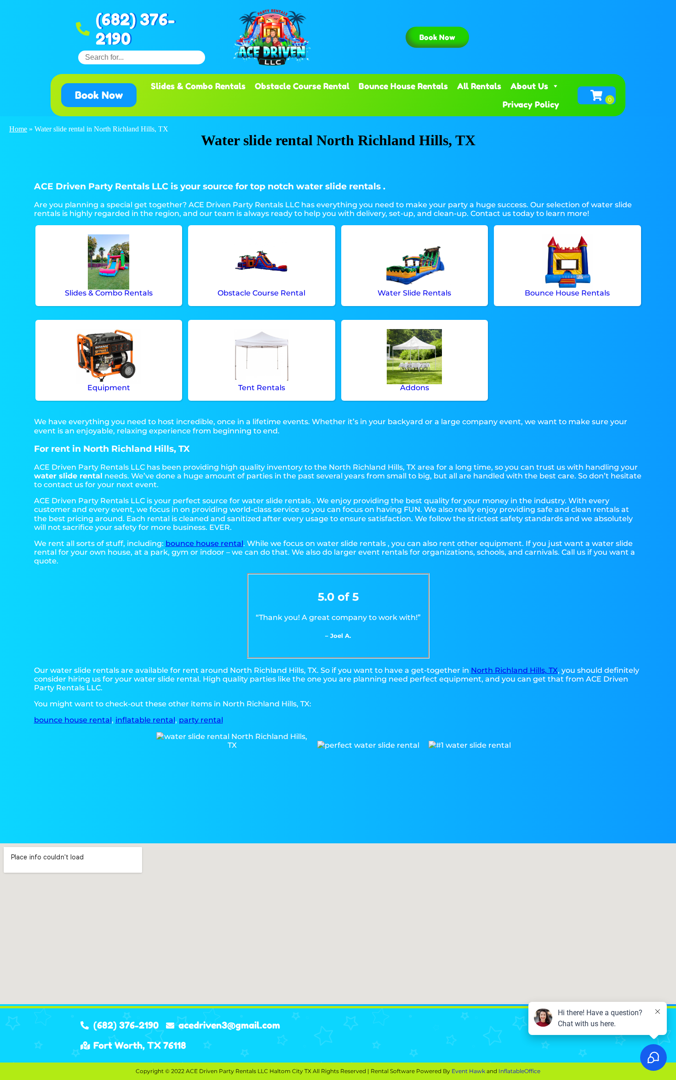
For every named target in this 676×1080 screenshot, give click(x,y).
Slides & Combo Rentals (198, 86)
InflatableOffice (519, 1071)
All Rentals (479, 86)
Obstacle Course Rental (302, 86)
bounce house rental (204, 543)
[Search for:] (141, 57)
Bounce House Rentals (403, 86)
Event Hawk (468, 1071)
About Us (529, 86)
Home (18, 129)
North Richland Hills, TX (514, 670)
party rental (201, 720)
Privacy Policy (531, 104)
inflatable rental (145, 720)
